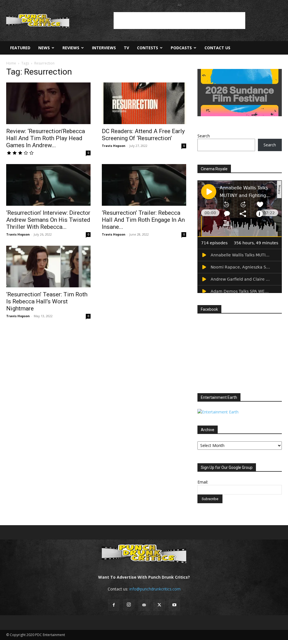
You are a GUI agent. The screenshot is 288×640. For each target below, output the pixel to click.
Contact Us (217, 47)
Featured (20, 47)
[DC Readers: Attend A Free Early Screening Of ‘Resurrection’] (144, 103)
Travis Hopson (113, 146)
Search (203, 135)
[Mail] (144, 605)
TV (126, 47)
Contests (147, 47)
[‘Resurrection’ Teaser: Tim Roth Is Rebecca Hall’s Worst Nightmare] (48, 266)
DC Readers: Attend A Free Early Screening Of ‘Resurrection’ (143, 135)
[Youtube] (174, 605)
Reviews (70, 47)
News (44, 47)
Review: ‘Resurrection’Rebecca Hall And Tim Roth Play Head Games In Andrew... (45, 138)
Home (11, 63)
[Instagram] (128, 604)
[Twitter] (159, 605)
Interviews (104, 47)
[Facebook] (113, 605)
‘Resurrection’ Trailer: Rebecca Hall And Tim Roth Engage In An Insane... (143, 219)
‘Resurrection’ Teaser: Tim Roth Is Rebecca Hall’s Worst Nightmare (46, 301)
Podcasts (181, 47)
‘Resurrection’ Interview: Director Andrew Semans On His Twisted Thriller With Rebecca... (48, 219)
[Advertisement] (179, 20)
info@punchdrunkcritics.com (155, 589)
